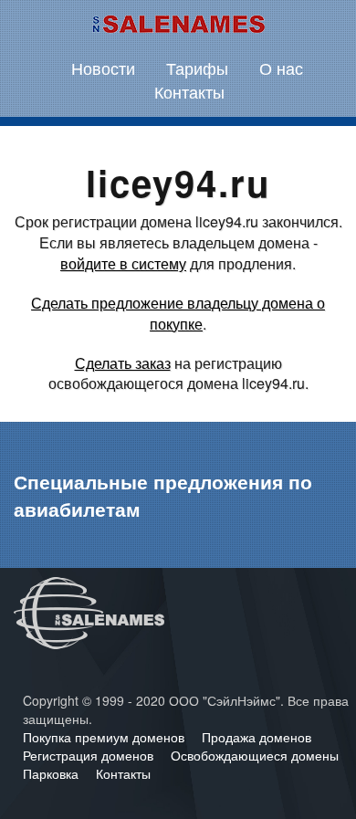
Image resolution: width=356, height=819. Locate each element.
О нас (281, 67)
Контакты (189, 91)
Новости (103, 67)
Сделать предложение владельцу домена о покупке (178, 313)
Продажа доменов (256, 737)
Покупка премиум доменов (105, 737)
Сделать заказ (123, 362)
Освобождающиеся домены (255, 755)
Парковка (52, 773)
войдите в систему (123, 263)
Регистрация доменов (90, 755)
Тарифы (197, 67)
